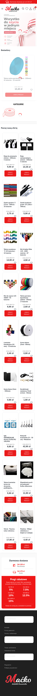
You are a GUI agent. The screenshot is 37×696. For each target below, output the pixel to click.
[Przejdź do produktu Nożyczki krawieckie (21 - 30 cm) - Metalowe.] (26, 423)
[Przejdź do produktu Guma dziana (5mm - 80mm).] (26, 330)
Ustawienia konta (9, 650)
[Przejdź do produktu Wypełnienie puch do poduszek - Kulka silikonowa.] (26, 470)
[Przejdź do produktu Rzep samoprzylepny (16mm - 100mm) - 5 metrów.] (26, 144)
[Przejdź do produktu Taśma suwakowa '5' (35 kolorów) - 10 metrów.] (10, 237)
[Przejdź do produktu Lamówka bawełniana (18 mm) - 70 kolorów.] (10, 330)
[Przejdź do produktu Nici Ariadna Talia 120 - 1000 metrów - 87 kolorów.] (26, 237)
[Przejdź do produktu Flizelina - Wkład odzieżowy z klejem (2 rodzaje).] (26, 517)
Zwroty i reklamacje (10, 633)
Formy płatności (9, 630)
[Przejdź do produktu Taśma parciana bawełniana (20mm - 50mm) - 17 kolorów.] (26, 284)
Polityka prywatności (10, 668)
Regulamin (7, 665)
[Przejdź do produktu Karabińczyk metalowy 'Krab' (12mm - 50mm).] (26, 377)
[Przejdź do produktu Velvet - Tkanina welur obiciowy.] (10, 517)
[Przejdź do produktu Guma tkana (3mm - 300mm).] (10, 377)
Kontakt (6, 627)
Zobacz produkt (18, 94)
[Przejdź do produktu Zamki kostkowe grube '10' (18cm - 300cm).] (26, 190)
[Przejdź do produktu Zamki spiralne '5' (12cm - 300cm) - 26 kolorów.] (10, 190)
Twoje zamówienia (10, 647)
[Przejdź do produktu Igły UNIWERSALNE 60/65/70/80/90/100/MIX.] (10, 423)
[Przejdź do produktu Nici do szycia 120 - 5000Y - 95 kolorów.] (10, 284)
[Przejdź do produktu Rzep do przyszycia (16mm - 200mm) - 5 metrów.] (10, 144)
